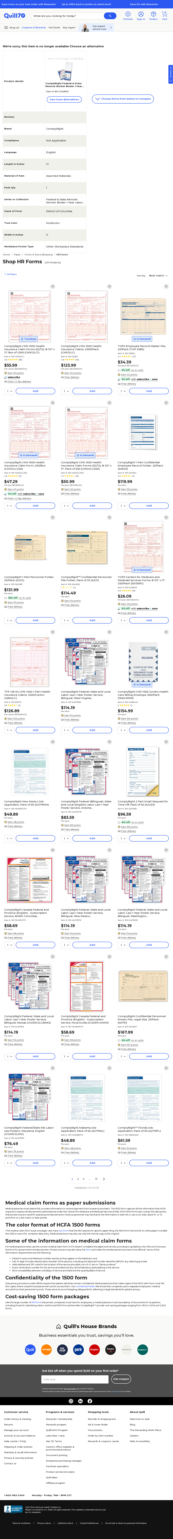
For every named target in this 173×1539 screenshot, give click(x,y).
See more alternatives (64, 99)
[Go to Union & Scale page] (127, 1350)
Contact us (10, 1463)
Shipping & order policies (18, 1446)
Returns (8, 1424)
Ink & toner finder (98, 1424)
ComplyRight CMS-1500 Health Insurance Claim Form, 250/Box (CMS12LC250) (24, 465)
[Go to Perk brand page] (78, 1350)
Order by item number (100, 1435)
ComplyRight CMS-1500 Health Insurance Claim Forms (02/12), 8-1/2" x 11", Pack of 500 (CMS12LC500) (86, 465)
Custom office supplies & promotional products (60, 1448)
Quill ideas (51, 1477)
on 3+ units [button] (25, 597)
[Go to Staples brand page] (94, 1350)
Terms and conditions (70, 1389)
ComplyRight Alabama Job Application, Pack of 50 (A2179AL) (82, 1129)
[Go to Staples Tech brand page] (111, 1350)
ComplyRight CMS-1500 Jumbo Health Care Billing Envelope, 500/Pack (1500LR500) (143, 695)
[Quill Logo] (14, 15)
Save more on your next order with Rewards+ (29, 4)
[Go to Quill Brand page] (30, 1350)
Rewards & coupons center (103, 1441)
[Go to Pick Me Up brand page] (62, 1350)
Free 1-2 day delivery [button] (19, 381)
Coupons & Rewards (34, 27)
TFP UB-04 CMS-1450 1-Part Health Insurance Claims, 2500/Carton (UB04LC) (27, 695)
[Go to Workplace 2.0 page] (143, 1350)
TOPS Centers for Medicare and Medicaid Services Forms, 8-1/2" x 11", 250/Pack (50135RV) (141, 580)
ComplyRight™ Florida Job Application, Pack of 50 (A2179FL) (139, 1129)
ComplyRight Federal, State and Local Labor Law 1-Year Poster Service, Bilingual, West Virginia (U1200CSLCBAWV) (86, 695)
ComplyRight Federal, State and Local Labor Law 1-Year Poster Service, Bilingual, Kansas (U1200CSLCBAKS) (29, 1019)
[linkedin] (80, 1401)
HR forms (36, 1302)
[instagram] (71, 1401)
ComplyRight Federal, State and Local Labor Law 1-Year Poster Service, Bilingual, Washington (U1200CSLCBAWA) (142, 913)
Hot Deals (54, 27)
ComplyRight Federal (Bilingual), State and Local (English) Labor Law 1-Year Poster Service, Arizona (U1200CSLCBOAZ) (86, 804)
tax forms (64, 1230)
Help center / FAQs (15, 1441)
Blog (132, 1424)
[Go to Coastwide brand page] (46, 1350)
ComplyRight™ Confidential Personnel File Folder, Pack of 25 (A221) (86, 578)
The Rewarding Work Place (145, 1430)
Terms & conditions (21, 1523)
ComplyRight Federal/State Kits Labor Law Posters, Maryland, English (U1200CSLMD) (29, 1131)
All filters (11, 274)
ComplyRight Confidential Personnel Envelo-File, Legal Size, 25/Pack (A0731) (142, 1019)
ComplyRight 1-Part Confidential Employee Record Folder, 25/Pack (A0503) (140, 465)
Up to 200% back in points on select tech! (86, 4)
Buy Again (69, 27)
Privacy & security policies (18, 1458)
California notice (65, 1523)
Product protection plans (60, 1471)
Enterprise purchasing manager (64, 1460)
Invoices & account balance (19, 1435)
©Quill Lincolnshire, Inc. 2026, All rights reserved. (48, 1510)
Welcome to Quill (139, 1419)
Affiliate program (55, 1483)
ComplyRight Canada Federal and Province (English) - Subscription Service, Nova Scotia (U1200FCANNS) (85, 1019)
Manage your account (16, 1430)
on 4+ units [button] (137, 370)
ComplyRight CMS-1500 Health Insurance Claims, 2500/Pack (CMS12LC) (81, 349)
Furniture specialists (57, 1466)
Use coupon (121, 1379)
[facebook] (90, 1401)
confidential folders (85, 1286)
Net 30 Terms (54, 1441)
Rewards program (56, 1424)
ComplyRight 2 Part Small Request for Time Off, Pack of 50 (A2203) (143, 803)
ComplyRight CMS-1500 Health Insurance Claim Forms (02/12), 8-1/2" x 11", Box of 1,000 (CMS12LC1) (29, 349)
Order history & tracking (17, 1419)
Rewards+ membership (59, 1419)
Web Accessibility (140, 1441)
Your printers (95, 1430)
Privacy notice (44, 1523)
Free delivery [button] (71, 377)
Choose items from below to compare (125, 98)
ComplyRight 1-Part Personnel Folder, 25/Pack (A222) (29, 578)
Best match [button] (157, 275)
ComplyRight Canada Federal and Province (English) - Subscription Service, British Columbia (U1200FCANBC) (26, 913)
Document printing (56, 1455)
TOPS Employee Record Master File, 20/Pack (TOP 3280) (142, 347)
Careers (134, 1435)
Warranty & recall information (20, 1452)
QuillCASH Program (57, 1430)
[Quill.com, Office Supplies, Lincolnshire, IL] (13, 1509)
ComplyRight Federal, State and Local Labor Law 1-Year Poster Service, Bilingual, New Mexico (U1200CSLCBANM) (86, 913)
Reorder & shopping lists (102, 1419)
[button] (110, 15)
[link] (52, 286)
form (88, 1249)
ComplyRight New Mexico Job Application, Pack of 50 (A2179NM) (26, 803)
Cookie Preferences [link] (89, 1523)
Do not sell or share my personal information (126, 1523)
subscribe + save (55, 1435)
